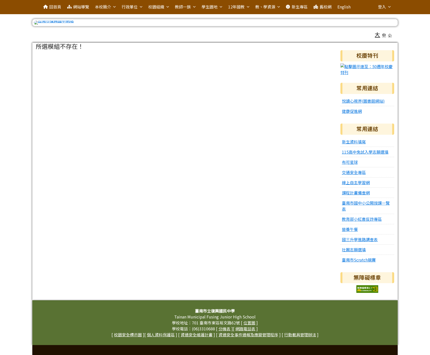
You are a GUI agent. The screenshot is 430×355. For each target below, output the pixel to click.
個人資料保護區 (161, 335)
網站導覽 (81, 7)
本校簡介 (103, 7)
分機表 (224, 329)
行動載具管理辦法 (300, 335)
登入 (382, 7)
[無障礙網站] (367, 288)
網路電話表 (245, 329)
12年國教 (236, 7)
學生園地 (209, 7)
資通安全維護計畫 (197, 335)
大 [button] (377, 34)
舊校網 (325, 7)
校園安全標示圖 (128, 335)
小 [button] (390, 35)
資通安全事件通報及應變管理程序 (248, 335)
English (344, 7)
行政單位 (130, 7)
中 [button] (384, 35)
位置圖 (249, 323)
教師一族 (183, 7)
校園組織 (156, 7)
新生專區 (300, 7)
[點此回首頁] (215, 23)
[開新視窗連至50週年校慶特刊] (367, 69)
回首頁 (55, 7)
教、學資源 (265, 7)
